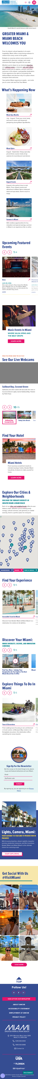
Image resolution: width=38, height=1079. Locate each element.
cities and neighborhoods (18, 506)
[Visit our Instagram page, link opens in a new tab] (14, 992)
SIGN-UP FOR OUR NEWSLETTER (19, 999)
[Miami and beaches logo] (19, 1028)
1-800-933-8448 (20, 1045)
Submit (19, 784)
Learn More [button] (16, 341)
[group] (9, 417)
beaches (30, 65)
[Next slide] (9, 252)
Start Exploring (12, 854)
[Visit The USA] (19, 1058)
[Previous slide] (4, 252)
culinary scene (10, 67)
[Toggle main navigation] (34, 2)
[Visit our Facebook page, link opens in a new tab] (18, 992)
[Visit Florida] (19, 1064)
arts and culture (28, 67)
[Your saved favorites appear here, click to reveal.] (26, 2)
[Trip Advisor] (19, 1068)
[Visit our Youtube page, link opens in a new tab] (23, 992)
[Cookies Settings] (2, 1075)
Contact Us (20, 1048)
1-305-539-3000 (20, 1041)
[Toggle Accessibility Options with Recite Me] (29, 2)
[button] (30, 95)
